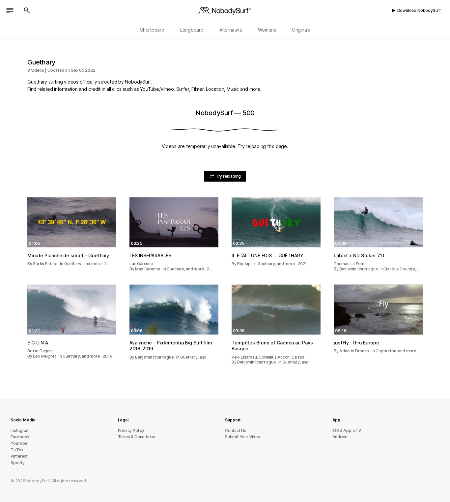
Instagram (20, 430)
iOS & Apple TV (346, 430)
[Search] (27, 10)
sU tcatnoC (235, 430)
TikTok (17, 449)
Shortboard (152, 30)
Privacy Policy (131, 430)
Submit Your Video (242, 436)
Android (340, 436)
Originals (301, 30)
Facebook (20, 436)
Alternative (230, 30)
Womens (267, 30)
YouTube (19, 443)
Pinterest (19, 456)
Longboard (192, 30)
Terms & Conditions (136, 436)
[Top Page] (225, 10)
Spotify (18, 462)
